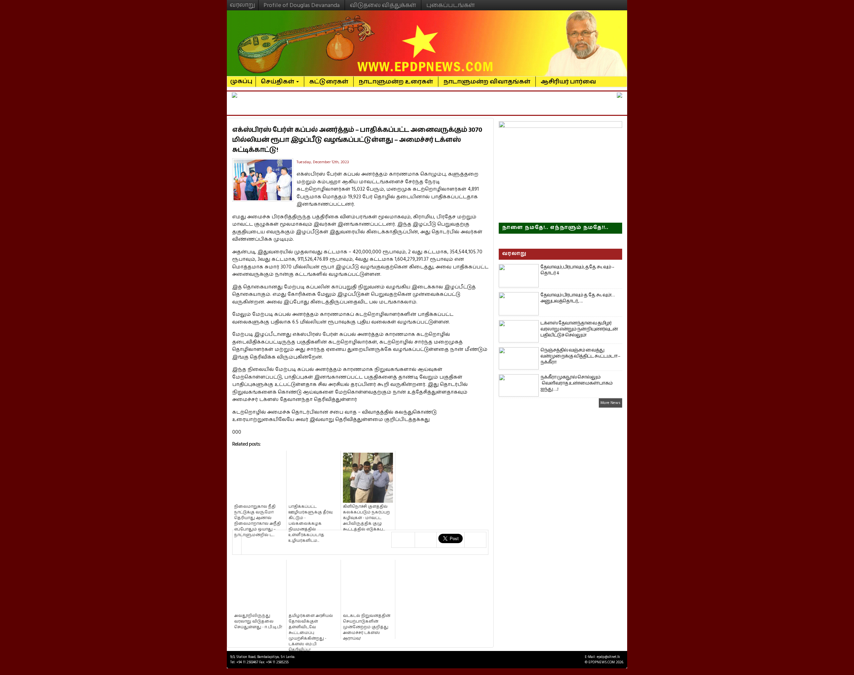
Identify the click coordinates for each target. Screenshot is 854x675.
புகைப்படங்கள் (450, 5)
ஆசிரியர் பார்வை (568, 81)
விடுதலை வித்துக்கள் (383, 5)
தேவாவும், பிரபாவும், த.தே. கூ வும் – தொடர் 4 (577, 270)
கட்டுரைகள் (328, 81)
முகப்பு (241, 78)
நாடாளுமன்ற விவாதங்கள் (486, 81)
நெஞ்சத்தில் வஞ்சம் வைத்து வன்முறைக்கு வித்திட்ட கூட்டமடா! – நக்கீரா (580, 356)
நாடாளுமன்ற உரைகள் (396, 81)
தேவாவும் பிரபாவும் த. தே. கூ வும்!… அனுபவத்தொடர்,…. (577, 298)
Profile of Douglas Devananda (302, 5)
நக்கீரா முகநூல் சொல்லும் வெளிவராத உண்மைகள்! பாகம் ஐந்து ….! (576, 383)
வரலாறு (242, 2)
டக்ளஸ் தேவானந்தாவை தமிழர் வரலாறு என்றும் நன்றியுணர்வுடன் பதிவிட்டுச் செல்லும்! (579, 329)
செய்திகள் (278, 81)
